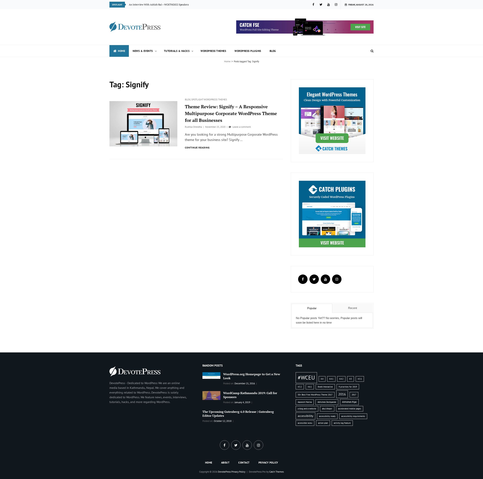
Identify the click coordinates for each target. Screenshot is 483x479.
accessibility (305, 416)
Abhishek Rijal (349, 402)
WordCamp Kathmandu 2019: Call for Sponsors (250, 395)
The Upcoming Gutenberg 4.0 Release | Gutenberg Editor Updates (238, 414)
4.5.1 (360, 379)
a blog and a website (307, 408)
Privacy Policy (268, 462)
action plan (323, 423)
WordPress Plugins (248, 51)
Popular (312, 308)
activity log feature (342, 423)
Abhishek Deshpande (327, 402)
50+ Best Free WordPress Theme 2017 (315, 394)
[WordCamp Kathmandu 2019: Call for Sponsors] (211, 395)
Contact (244, 462)
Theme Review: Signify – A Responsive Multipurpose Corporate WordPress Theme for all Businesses (231, 113)
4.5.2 (300, 386)
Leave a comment (241, 126)
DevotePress (224, 471)
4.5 (350, 379)
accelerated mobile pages (349, 408)
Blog (273, 51)
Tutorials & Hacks (177, 51)
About (225, 462)
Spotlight (197, 99)
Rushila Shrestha (193, 126)
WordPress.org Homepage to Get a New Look (251, 376)
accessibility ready (327, 416)
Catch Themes (276, 471)
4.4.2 (341, 379)
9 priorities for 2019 (348, 386)
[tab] (311, 308)
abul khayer (327, 408)
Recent (352, 308)
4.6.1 (310, 386)
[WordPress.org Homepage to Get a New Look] (211, 375)
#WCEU (306, 377)
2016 (342, 394)
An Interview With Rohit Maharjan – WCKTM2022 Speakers (161, 4)
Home (121, 51)
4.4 (322, 379)
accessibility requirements (353, 416)
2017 (354, 394)
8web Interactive (325, 386)
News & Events (143, 51)
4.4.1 (331, 379)
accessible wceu (305, 423)
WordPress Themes (213, 51)
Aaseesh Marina (305, 402)
